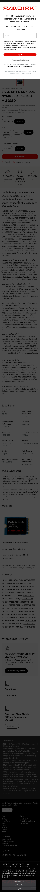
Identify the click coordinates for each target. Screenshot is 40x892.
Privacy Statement (16, 47)
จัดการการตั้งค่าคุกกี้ (19, 881)
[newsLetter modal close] (37, 5)
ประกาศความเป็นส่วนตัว (21, 875)
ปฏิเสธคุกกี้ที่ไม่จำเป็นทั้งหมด (19, 885)
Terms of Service (24, 66)
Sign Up (20, 55)
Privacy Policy (11, 66)
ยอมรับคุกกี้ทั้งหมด (19, 889)
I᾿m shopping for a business (20, 60)
